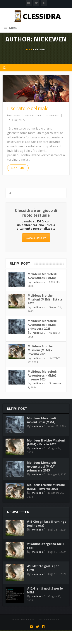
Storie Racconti (33, 115)
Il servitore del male (27, 108)
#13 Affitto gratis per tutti (43, 568)
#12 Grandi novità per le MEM (45, 590)
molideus (38, 282)
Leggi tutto (18, 168)
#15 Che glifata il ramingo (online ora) (46, 524)
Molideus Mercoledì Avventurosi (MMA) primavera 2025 (42, 325)
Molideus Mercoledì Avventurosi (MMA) (42, 276)
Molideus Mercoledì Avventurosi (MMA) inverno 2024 (42, 375)
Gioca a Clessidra (36, 238)
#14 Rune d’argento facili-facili (46, 546)
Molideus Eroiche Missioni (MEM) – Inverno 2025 (40, 350)
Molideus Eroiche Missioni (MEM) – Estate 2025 (45, 299)
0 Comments (52, 115)
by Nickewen (13, 115)
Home (29, 49)
